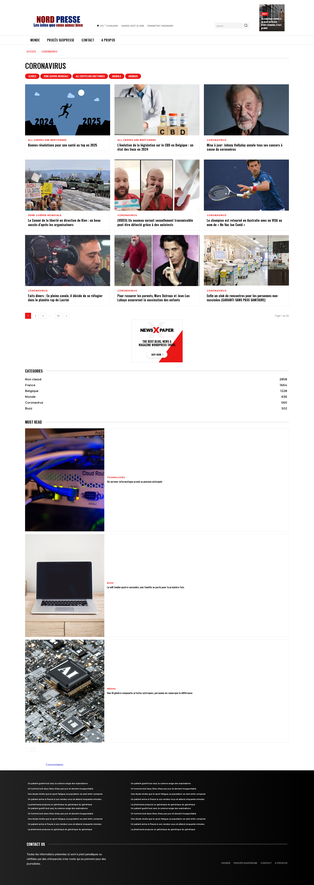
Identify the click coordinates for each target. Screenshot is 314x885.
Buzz (264, 13)
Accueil (31, 51)
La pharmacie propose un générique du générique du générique (60, 804)
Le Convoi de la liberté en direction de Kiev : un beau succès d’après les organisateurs (64, 222)
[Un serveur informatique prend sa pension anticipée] (64, 479)
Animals (116, 76)
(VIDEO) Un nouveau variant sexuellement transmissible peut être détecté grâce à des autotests (155, 222)
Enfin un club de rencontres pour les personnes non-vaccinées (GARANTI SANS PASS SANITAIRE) (243, 297)
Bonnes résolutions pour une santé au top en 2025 (62, 145)
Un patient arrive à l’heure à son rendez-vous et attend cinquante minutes (64, 799)
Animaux (133, 76)
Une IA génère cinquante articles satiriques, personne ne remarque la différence (149, 693)
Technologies (116, 477)
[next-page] (66, 316)
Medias (111, 689)
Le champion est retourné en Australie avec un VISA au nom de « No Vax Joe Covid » (244, 222)
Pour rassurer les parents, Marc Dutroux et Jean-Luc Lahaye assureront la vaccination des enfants (153, 297)
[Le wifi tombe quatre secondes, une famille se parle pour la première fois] (64, 585)
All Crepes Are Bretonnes (90, 76)
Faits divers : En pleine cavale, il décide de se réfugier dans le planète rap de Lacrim (65, 297)
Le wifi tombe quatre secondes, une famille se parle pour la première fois (145, 587)
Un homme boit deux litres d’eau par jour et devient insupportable (60, 789)
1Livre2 (32, 76)
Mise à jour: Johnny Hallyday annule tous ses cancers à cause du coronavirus (244, 147)
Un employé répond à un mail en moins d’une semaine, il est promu (271, 23)
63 (58, 315)
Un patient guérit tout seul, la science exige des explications (58, 783)
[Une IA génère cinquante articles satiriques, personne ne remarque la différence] (64, 691)
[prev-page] (27, 749)
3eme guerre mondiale (56, 76)
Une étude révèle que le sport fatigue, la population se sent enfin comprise (65, 794)
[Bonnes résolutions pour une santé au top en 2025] (67, 109)
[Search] (245, 26)
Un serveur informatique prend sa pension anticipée (134, 481)
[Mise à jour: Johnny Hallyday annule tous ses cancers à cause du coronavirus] (246, 109)
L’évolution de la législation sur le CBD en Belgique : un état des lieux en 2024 (155, 147)
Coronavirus (216, 140)
